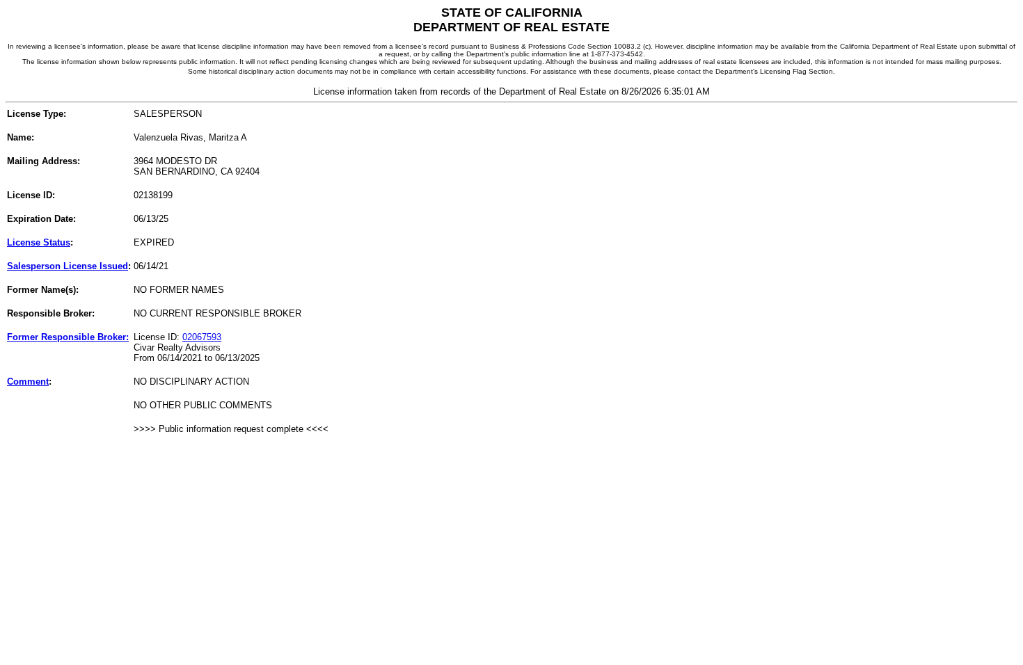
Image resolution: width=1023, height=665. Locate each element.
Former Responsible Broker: (68, 337)
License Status (38, 242)
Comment (28, 381)
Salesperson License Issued (67, 266)
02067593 (201, 337)
